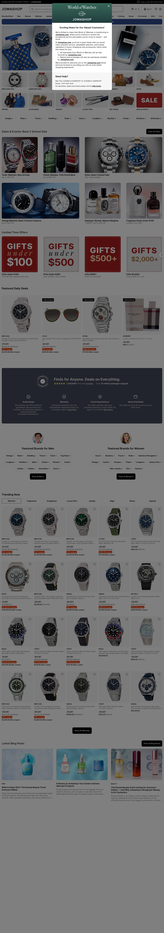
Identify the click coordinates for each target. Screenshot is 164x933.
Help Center (96, 86)
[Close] (108, 6)
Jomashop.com (62, 34)
